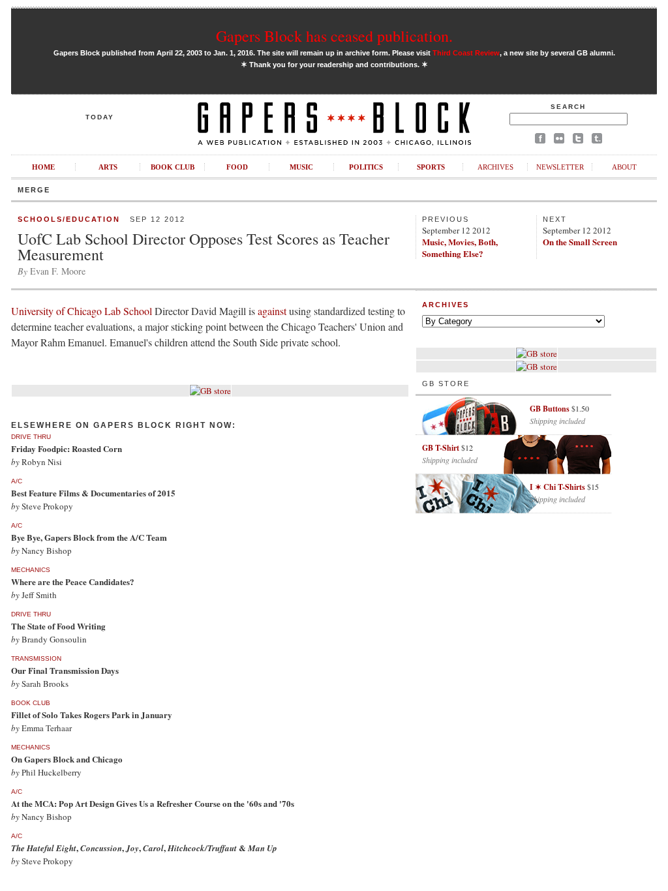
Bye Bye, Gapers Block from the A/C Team (89, 537)
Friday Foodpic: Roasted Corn (66, 448)
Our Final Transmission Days (65, 670)
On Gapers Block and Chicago (67, 759)
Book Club (172, 167)
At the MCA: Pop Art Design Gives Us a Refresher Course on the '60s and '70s (152, 803)
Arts (108, 167)
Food (237, 167)
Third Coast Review (466, 53)
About (624, 167)
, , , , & (144, 847)
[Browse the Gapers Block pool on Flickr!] (559, 140)
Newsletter (560, 167)
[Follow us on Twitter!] (577, 140)
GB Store (446, 383)
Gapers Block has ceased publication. (334, 35)
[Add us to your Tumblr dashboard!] (596, 140)
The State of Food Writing (58, 626)
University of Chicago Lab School (83, 311)
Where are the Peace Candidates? (72, 581)
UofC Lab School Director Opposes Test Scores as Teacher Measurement (203, 246)
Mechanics (30, 569)
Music (301, 167)
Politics (366, 167)
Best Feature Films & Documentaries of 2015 (93, 493)
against (273, 311)
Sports (431, 167)
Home (43, 167)
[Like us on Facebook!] (540, 140)
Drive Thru (31, 436)
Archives (495, 167)
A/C (16, 481)
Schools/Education (69, 219)
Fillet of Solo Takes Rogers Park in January (91, 714)
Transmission (36, 658)
